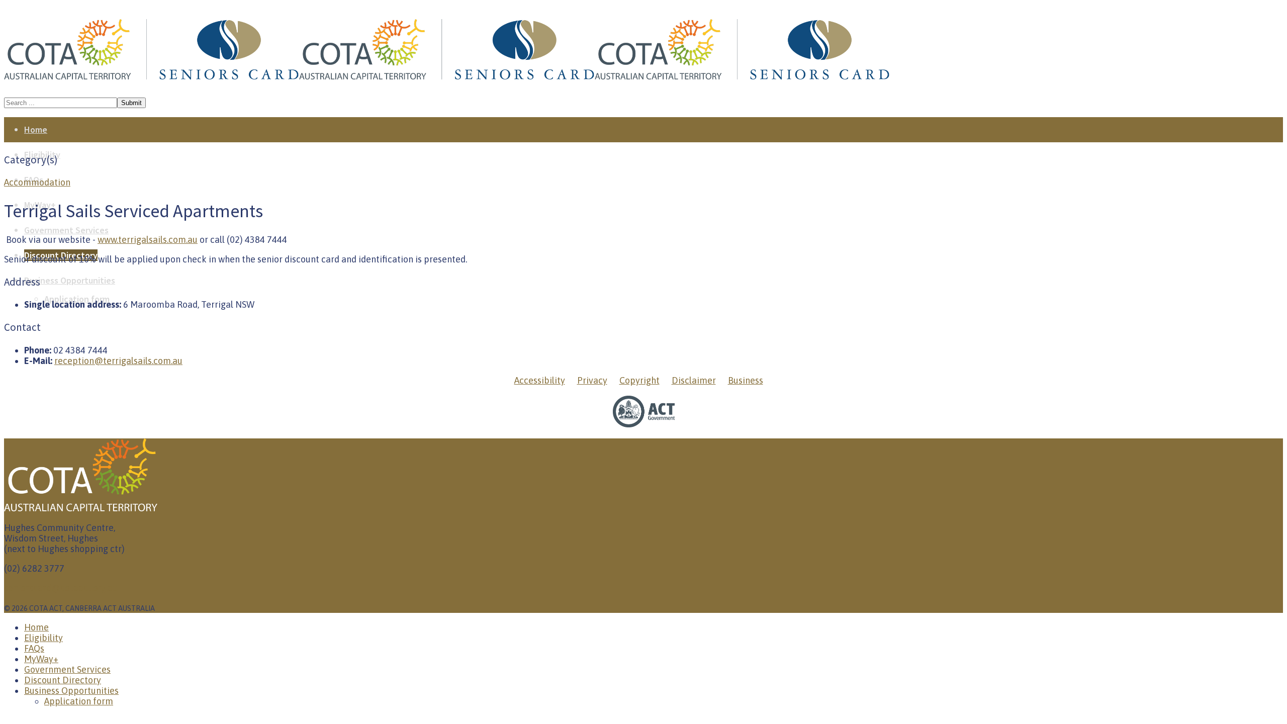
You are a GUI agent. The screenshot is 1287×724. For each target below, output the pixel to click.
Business (745, 380)
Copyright (639, 380)
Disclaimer (694, 380)
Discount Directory (62, 680)
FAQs (34, 648)
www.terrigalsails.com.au (148, 239)
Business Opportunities (69, 280)
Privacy (592, 380)
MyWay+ (41, 659)
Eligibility (43, 637)
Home (35, 129)
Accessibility (539, 380)
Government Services (66, 230)
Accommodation (37, 182)
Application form (78, 701)
